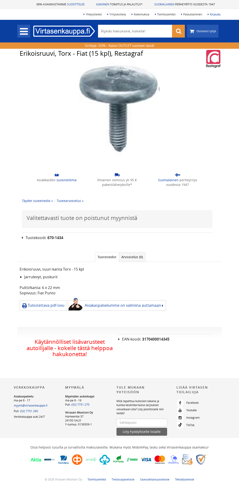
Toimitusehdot (166, 14)
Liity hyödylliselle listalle (142, 431)
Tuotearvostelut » (70, 200)
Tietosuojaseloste (123, 479)
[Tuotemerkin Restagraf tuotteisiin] (213, 59)
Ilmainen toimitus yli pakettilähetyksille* (117, 182)
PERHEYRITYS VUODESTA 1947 (184, 4)
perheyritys (177, 182)
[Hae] (178, 31)
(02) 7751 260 (29, 411)
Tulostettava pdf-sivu (45, 305)
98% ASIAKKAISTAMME (60, 4)
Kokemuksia (141, 14)
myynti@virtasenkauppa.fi (30, 405)
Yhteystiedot (94, 14)
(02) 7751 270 (80, 404)
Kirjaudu (215, 14)
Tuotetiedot (107, 257)
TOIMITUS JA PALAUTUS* (119, 4)
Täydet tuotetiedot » (37, 200)
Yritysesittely (117, 14)
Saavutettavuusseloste (154, 479)
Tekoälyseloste (184, 479)
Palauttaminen (192, 14)
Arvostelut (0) (132, 257)
